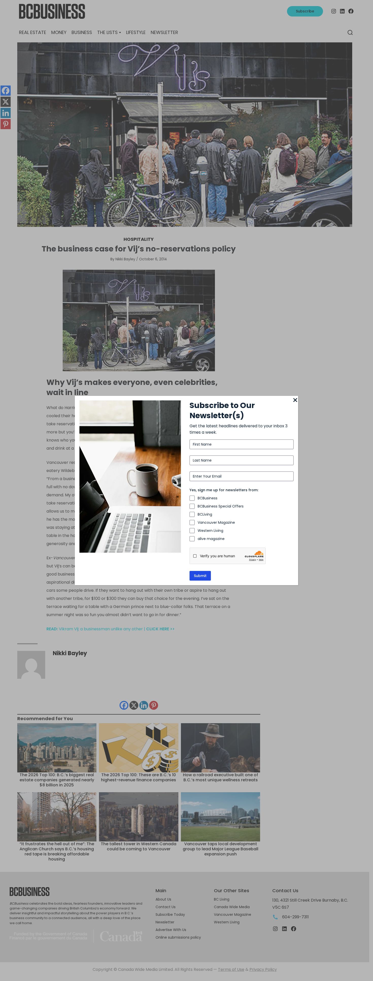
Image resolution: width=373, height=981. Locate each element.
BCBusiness (207, 498)
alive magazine (211, 538)
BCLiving (205, 514)
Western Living (210, 530)
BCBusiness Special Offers (221, 506)
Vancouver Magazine (216, 522)
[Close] (295, 400)
